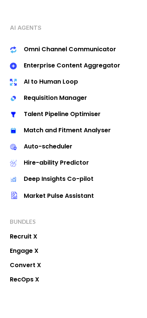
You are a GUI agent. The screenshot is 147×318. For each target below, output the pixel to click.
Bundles (22, 221)
